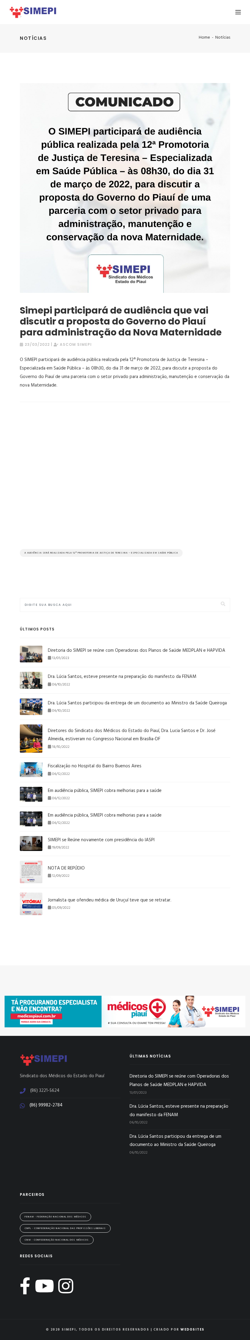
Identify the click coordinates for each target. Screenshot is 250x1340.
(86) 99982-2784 (46, 1105)
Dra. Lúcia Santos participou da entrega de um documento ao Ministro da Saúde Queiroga (137, 703)
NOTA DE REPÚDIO (66, 868)
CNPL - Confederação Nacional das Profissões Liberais (65, 1228)
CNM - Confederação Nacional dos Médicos (57, 1240)
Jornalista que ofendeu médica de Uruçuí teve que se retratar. (109, 900)
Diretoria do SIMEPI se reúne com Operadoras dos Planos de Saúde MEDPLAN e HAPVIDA (136, 650)
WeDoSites (192, 1329)
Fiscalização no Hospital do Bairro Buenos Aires (94, 766)
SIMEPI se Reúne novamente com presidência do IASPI (101, 840)
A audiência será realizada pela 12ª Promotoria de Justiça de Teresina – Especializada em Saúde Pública (101, 553)
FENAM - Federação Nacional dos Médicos (55, 1217)
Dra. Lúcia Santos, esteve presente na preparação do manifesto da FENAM (122, 676)
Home (204, 37)
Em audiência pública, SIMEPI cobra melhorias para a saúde (105, 790)
